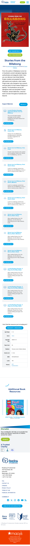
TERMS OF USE (7, 490)
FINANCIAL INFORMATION (8, 492)
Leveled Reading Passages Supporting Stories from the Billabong (15, 112)
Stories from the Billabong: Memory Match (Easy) (15, 215)
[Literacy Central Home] (13, 2)
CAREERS (4, 485)
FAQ (3, 481)
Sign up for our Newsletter (12, 506)
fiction (13, 335)
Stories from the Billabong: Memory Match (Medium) (15, 233)
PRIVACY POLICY (6, 488)
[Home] (6, 2)
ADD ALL (23, 104)
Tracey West (17, 418)
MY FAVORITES (14, 51)
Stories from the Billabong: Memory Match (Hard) (15, 251)
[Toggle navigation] (27, 2)
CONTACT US (6, 483)
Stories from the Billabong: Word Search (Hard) (16, 198)
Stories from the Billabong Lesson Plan (14, 130)
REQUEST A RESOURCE (14, 328)
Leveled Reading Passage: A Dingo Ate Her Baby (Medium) (15, 287)
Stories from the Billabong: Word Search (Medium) (16, 181)
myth (13, 364)
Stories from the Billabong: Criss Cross (16, 148)
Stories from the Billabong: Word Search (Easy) (16, 165)
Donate (5, 439)
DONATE (22, 2)
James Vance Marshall (12, 66)
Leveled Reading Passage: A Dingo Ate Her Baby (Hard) (15, 305)
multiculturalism (15, 365)
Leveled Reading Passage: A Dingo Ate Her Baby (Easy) (15, 269)
